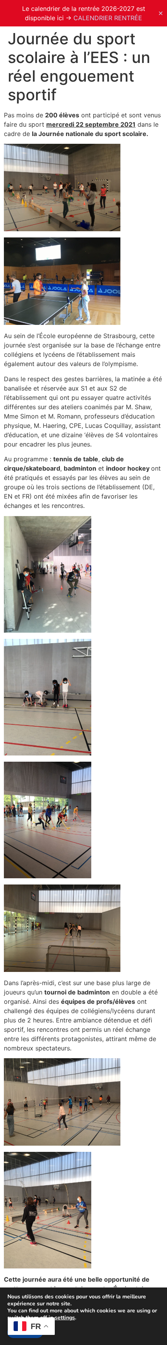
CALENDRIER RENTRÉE (107, 18)
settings (65, 1317)
